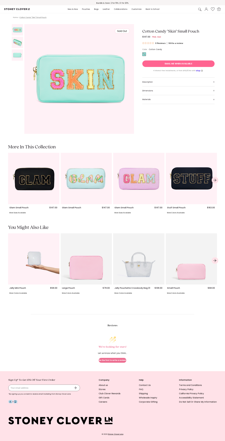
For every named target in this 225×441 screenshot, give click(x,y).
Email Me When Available (178, 63)
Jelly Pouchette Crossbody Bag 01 (132, 288)
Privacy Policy (186, 389)
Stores (102, 389)
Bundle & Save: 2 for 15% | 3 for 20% (112, 3)
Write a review (175, 43)
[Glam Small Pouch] (33, 178)
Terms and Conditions (190, 385)
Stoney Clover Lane (115, 434)
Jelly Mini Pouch (17, 288)
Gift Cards (104, 397)
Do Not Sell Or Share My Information (198, 401)
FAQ (141, 389)
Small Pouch (173, 288)
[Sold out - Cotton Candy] (144, 54)
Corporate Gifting (148, 401)
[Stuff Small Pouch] (191, 178)
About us (103, 385)
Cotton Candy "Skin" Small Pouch (33, 17)
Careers (103, 401)
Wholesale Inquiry (148, 397)
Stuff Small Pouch (176, 207)
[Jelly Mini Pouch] (33, 259)
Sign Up (75, 388)
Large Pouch (68, 288)
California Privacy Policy (191, 393)
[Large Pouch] (86, 259)
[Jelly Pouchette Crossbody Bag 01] (138, 259)
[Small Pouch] (191, 259)
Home (15, 17)
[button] (200, 9)
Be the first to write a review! (112, 360)
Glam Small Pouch (19, 207)
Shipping (143, 393)
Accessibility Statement (191, 397)
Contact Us (145, 385)
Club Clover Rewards (109, 393)
